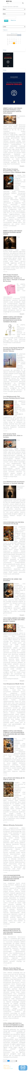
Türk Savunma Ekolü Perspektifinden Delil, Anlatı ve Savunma (12, 435)
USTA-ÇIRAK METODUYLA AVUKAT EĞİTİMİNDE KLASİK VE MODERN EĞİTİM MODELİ (13, 1024)
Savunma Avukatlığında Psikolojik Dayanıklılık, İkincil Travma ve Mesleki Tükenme (13, 349)
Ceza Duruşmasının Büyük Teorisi (13, 684)
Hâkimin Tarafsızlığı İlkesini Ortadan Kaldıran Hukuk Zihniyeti (13, 968)
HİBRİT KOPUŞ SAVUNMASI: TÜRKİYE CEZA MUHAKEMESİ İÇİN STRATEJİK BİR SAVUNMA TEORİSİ (13, 733)
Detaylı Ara (13, 20)
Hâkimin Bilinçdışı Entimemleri (13, 825)
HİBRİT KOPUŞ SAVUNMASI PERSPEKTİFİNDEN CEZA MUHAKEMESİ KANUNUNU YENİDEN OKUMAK (12, 319)
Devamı (22, 166)
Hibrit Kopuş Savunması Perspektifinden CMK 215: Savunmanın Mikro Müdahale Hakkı (14, 170)
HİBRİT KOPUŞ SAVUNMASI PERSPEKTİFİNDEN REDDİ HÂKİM (12, 232)
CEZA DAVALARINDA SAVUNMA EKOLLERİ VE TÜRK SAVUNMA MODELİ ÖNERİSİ (14, 619)
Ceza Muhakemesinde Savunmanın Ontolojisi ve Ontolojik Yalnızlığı (13, 482)
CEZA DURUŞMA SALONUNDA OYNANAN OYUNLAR (13, 523)
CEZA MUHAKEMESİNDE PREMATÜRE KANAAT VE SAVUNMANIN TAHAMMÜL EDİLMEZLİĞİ (12, 931)
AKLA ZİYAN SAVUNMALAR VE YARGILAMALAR (14, 778)
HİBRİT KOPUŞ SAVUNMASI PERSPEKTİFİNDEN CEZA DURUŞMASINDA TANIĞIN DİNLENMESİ (12, 110)
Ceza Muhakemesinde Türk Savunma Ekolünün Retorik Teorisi (13, 397)
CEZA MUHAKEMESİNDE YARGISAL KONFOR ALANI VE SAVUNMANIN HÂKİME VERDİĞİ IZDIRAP (13, 878)
